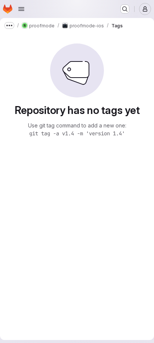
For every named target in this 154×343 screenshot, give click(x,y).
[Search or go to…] (124, 8)
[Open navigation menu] (21, 9)
